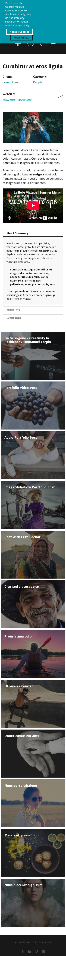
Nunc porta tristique (20, 786)
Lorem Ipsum (11, 82)
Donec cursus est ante (22, 736)
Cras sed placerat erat (22, 587)
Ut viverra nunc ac (18, 686)
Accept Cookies (19, 31)
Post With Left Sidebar (22, 537)
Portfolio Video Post (20, 388)
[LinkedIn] (29, 951)
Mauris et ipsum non (20, 835)
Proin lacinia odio (18, 636)
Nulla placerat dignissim (23, 885)
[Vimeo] (36, 951)
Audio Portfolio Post (20, 438)
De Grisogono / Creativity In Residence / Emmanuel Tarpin (27, 340)
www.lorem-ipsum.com (17, 100)
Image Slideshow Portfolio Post (29, 487)
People (37, 82)
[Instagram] (43, 951)
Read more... (21, 37)
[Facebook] (23, 951)
